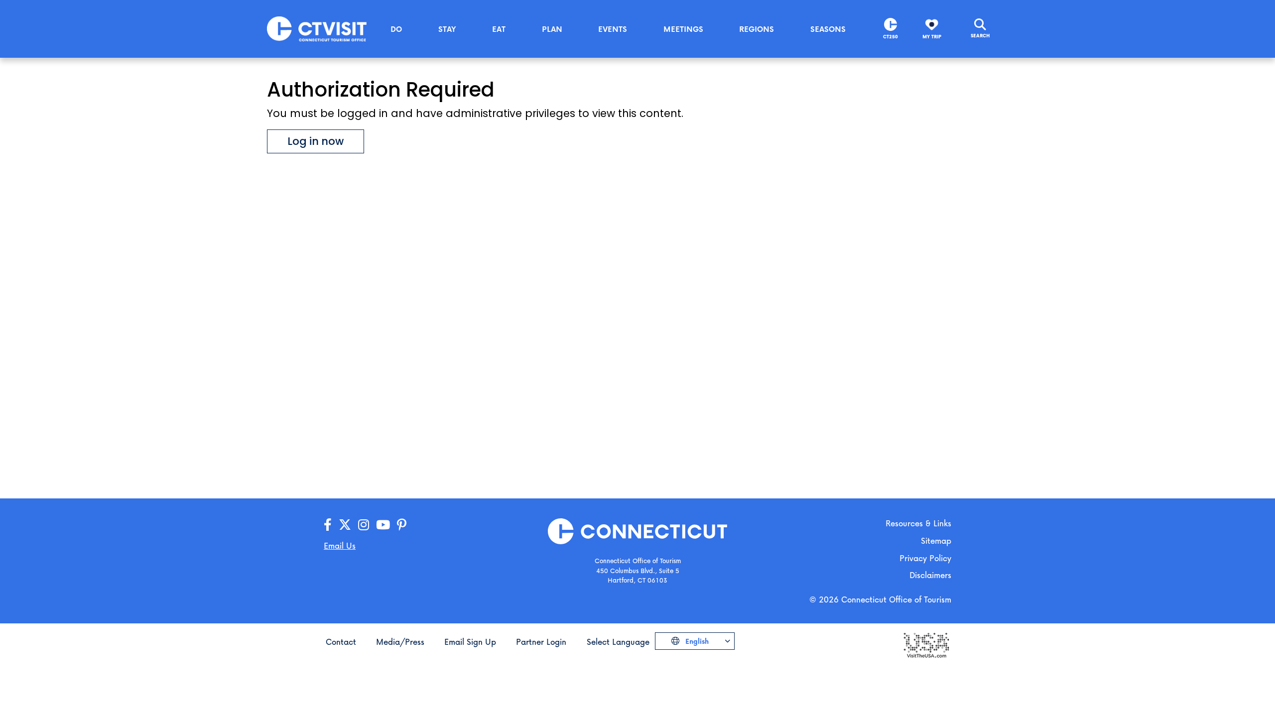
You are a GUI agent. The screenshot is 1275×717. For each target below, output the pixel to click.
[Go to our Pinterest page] (401, 525)
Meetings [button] (683, 29)
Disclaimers (930, 575)
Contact (341, 641)
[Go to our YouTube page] (383, 525)
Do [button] (396, 29)
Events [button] (612, 29)
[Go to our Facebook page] (328, 525)
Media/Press (400, 641)
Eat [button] (499, 29)
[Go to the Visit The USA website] (925, 644)
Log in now (315, 141)
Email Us (340, 545)
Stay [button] (447, 29)
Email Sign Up (470, 641)
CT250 (890, 36)
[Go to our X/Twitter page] (345, 525)
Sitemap (936, 540)
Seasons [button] (828, 29)
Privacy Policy (925, 558)
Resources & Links (918, 523)
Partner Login (541, 641)
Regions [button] (756, 29)
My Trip (931, 36)
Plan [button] (552, 29)
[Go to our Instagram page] (363, 525)
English (696, 641)
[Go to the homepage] (317, 28)
